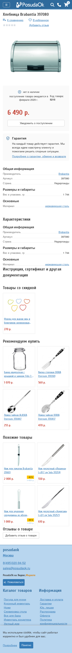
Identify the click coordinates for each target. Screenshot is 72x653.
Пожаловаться (15, 582)
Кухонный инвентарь (17, 603)
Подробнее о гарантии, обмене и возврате (39, 156)
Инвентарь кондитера (17, 619)
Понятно (26, 645)
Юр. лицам (47, 607)
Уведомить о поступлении (36, 123)
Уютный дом (11, 623)
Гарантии (46, 603)
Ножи (7, 607)
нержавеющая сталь (57, 206)
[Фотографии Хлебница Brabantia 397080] (36, 56)
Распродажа (47, 611)
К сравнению (15, 20)
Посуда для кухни (15, 599)
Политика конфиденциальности (53, 621)
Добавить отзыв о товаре (21, 535)
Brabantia (64, 174)
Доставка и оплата (51, 599)
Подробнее (10, 645)
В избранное (41, 20)
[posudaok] (30, 5)
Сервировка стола (15, 611)
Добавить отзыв (39, 25)
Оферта (45, 615)
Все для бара (12, 615)
